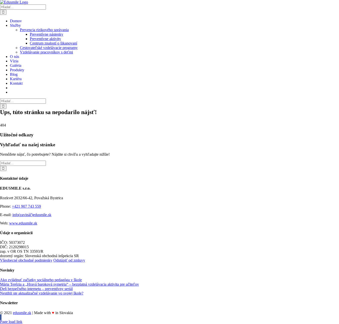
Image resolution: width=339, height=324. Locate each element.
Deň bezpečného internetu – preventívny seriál (36, 289)
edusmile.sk (22, 313)
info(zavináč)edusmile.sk (31, 215)
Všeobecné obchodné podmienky (26, 260)
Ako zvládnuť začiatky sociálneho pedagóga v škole (41, 280)
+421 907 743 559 (26, 206)
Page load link (11, 322)
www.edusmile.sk (23, 223)
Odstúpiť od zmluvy (69, 260)
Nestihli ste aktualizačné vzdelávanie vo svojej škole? (41, 293)
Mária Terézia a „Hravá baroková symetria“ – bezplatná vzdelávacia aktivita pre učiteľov (69, 284)
